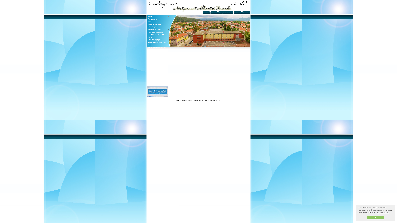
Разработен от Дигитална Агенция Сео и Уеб (207, 100)
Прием (150, 45)
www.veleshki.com (181, 100)
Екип (149, 22)
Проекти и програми (155, 40)
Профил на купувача (155, 50)
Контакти (246, 13)
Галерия (238, 13)
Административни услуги (157, 42)
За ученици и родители (156, 24)
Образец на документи (156, 34)
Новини (214, 13)
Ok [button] (376, 217)
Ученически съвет (154, 29)
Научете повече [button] (383, 213)
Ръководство (152, 19)
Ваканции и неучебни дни (157, 47)
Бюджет (151, 37)
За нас (150, 16)
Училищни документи (155, 32)
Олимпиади (152, 27)
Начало (206, 13)
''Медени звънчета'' (225, 13)
